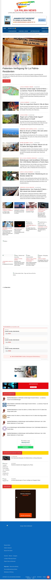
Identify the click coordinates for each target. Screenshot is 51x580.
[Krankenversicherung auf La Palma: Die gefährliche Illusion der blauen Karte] (8, 226)
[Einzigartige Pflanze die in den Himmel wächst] (43, 257)
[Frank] (5, 417)
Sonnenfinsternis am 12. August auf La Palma (42, 230)
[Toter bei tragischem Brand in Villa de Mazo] (11, 110)
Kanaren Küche (7, 545)
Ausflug (27, 128)
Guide (9, 65)
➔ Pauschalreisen (12, 31)
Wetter (26, 115)
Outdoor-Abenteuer (8, 547)
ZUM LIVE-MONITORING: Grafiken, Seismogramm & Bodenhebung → (26, 356)
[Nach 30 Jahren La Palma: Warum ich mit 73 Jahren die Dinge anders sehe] (11, 150)
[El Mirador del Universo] (8, 259)
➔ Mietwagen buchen (34, 31)
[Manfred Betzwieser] (5, 400)
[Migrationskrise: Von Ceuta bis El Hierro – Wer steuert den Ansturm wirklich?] (11, 195)
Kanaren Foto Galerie (8, 550)
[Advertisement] (25, 313)
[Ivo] (5, 429)
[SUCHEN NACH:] (41, 34)
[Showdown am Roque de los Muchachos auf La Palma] (19, 207)
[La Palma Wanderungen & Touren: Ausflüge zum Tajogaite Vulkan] (6, 480)
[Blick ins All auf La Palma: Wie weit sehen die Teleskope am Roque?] (11, 136)
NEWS (5, 28)
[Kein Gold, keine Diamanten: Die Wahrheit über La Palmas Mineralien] (43, 207)
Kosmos (31, 128)
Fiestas (33, 225)
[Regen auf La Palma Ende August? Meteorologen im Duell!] (11, 122)
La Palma (13, 65)
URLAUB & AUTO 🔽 (12, 28)
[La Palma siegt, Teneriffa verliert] (8, 207)
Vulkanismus (41, 211)
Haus (21, 158)
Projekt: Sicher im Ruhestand (9, 561)
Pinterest (11, 555)
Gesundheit (5, 65)
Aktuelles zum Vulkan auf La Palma (12, 452)
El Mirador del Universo (8, 264)
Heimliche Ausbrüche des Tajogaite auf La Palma (22, 464)
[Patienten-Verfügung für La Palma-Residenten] (25, 64)
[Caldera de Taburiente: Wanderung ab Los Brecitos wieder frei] (11, 179)
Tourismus (26, 86)
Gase (31, 258)
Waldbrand (26, 102)
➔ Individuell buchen (23, 31)
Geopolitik (22, 187)
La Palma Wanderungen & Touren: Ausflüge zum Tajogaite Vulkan (25, 480)
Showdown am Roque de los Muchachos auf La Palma (19, 212)
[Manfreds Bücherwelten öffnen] (25, 505)
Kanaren (32, 209)
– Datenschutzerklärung (11, 566)
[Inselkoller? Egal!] (31, 207)
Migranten (31, 187)
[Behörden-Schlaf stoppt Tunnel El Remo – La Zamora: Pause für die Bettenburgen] (11, 94)
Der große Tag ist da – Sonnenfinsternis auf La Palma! (31, 229)
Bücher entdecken (25, 515)
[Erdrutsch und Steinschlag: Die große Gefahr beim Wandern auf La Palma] (19, 257)
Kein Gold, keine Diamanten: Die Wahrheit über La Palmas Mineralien (26, 458)
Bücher (21, 142)
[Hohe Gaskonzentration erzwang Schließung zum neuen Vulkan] (31, 257)
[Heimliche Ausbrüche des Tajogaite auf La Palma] (6, 474)
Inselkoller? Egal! (30, 211)
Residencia (17, 65)
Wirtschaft (34, 158)
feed (33, 578)
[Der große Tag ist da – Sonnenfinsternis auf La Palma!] (31, 223)
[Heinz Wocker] (5, 406)
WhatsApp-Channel (12, 558)
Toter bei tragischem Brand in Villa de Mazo (34, 104)
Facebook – (6, 555)
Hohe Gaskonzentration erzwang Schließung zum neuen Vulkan (31, 264)
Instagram (15, 555)
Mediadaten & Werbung (8, 572)
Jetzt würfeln (33, 387)
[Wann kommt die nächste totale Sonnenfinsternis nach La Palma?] (19, 226)
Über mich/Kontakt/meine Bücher (10, 569)
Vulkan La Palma (41, 210)
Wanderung (30, 171)
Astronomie (22, 128)
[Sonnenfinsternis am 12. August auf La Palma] (43, 225)
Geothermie (40, 209)
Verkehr (31, 86)
